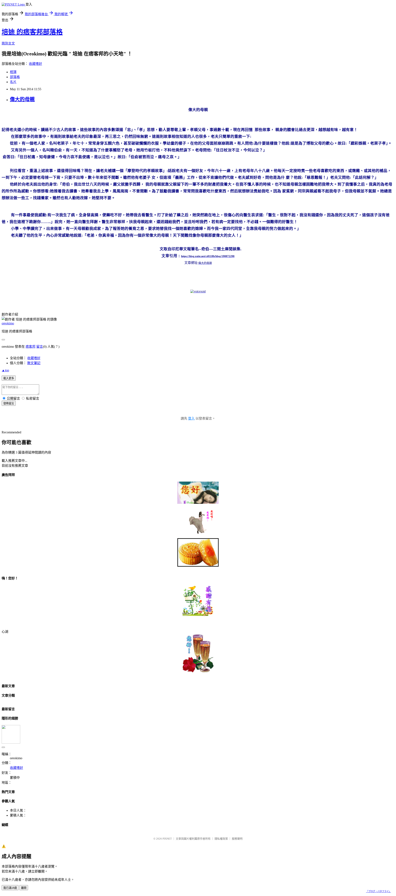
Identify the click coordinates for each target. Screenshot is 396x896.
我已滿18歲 (10, 887)
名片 (13, 82)
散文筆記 (33, 363)
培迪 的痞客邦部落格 (32, 32)
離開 (23, 887)
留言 (39, 346)
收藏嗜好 (35, 64)
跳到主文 (8, 43)
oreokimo (8, 323)
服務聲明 (237, 838)
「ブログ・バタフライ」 (378, 891)
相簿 (13, 72)
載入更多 (8, 378)
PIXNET (167, 838)
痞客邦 (30, 346)
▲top (5, 370)
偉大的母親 (22, 99)
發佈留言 (8, 403)
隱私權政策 (221, 838)
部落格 (15, 77)
